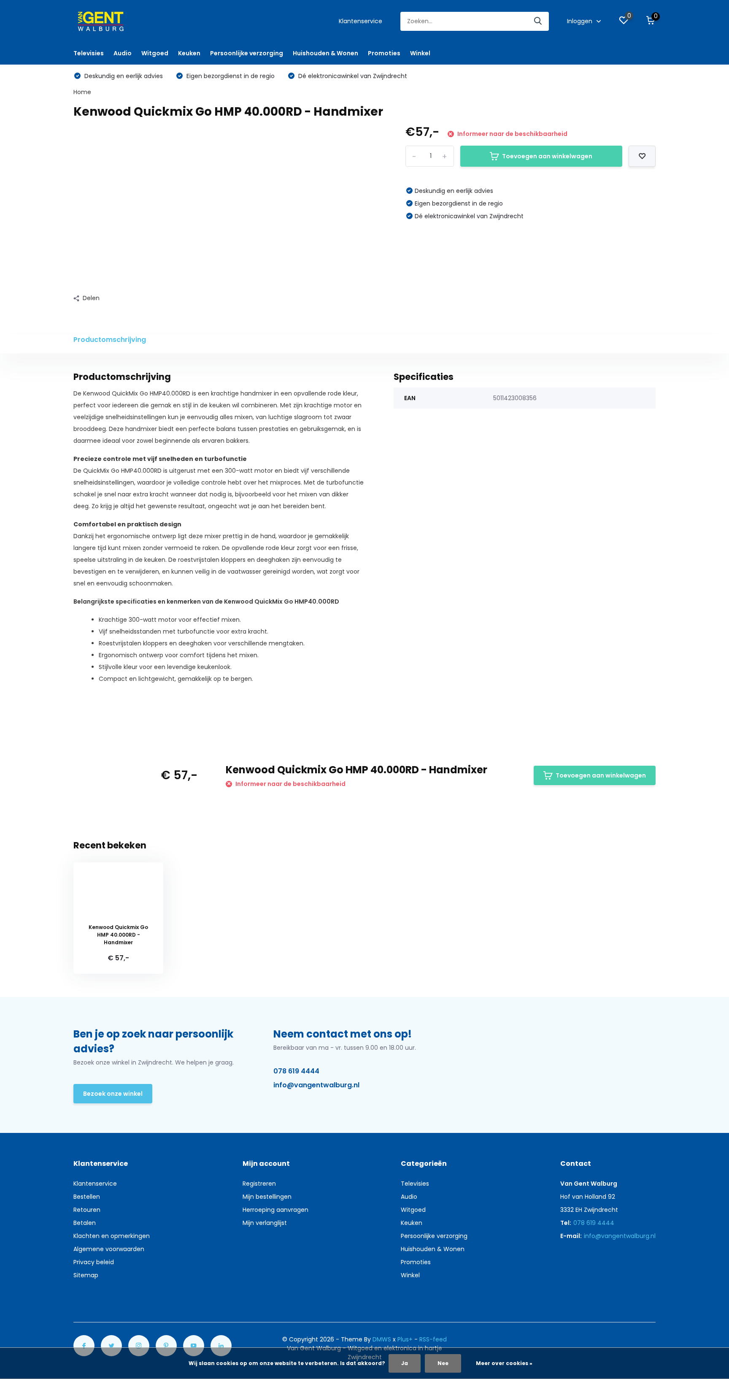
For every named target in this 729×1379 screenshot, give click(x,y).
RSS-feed (433, 1339)
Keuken (189, 53)
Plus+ (405, 1339)
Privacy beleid (93, 1262)
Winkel (420, 53)
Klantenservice (360, 21)
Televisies (88, 53)
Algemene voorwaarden (108, 1249)
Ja (404, 1363)
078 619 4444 (296, 1071)
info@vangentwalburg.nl (316, 1085)
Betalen (84, 1223)
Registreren (259, 1183)
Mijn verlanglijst (265, 1223)
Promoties (384, 53)
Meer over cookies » (504, 1363)
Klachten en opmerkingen (111, 1236)
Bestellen (86, 1196)
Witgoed (154, 53)
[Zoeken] (538, 21)
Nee (442, 1363)
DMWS (382, 1339)
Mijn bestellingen (267, 1196)
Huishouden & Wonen (325, 53)
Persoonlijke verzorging (246, 53)
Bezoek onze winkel (113, 1093)
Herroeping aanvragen (275, 1210)
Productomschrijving (109, 339)
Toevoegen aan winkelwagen (547, 156)
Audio (122, 53)
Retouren (86, 1210)
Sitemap (85, 1275)
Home (82, 92)
